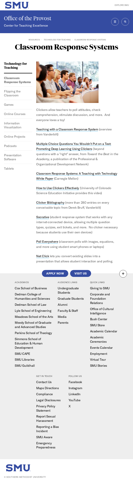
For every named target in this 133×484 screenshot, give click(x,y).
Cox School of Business (31, 288)
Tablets (9, 168)
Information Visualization (12, 125)
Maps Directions (47, 388)
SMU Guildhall (25, 366)
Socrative (42, 217)
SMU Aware (44, 437)
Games (9, 105)
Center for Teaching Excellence (26, 25)
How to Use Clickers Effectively (57, 188)
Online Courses (14, 114)
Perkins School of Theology (33, 333)
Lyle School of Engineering (33, 311)
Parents (63, 323)
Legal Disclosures (48, 400)
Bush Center (98, 319)
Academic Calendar (103, 331)
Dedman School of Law (30, 305)
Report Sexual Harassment (45, 418)
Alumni (62, 305)
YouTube (75, 400)
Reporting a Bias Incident (47, 429)
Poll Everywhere (47, 242)
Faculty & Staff (68, 311)
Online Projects (14, 137)
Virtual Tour (98, 360)
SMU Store (97, 325)
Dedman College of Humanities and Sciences (32, 296)
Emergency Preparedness (45, 445)
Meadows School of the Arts (34, 317)
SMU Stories (98, 366)
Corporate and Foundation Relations (100, 298)
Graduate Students (71, 299)
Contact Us (43, 382)
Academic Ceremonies (98, 339)
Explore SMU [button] (122, 5)
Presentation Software (12, 157)
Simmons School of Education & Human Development (28, 343)
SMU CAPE (22, 354)
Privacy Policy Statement (45, 408)
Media (62, 317)
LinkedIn (75, 394)
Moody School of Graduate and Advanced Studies (33, 325)
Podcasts (10, 146)
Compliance (44, 394)
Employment (98, 354)
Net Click (42, 256)
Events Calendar (101, 348)
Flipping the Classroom (12, 93)
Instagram (75, 388)
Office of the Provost (27, 18)
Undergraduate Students (68, 290)
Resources (34, 40)
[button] (123, 274)
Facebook (75, 382)
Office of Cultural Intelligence (102, 311)
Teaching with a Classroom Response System (67, 129)
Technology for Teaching (57, 40)
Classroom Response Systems (17, 80)
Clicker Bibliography (50, 203)
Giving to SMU (100, 288)
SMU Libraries (24, 360)
